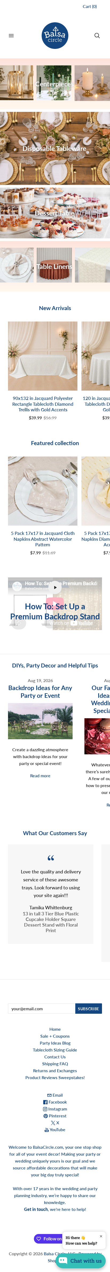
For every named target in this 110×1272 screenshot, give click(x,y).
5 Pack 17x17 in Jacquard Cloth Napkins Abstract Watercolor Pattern (43, 538)
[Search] (97, 35)
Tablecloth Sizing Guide (55, 1049)
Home (55, 1029)
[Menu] (11, 35)
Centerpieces (54, 84)
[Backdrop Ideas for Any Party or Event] (40, 721)
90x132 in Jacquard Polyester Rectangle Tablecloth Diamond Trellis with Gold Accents (42, 403)
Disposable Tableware (54, 148)
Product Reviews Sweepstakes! (55, 1077)
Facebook (57, 1101)
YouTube (57, 1129)
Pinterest (57, 1115)
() (90, 6)
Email (57, 1094)
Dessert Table (54, 213)
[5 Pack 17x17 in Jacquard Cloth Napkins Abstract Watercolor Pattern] (42, 491)
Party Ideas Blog (55, 1042)
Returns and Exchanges (55, 1070)
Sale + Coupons (55, 1035)
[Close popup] (101, 1236)
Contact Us (55, 1056)
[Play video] (55, 587)
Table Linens (54, 266)
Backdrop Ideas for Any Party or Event (40, 691)
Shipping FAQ (55, 1063)
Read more (40, 775)
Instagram (57, 1108)
